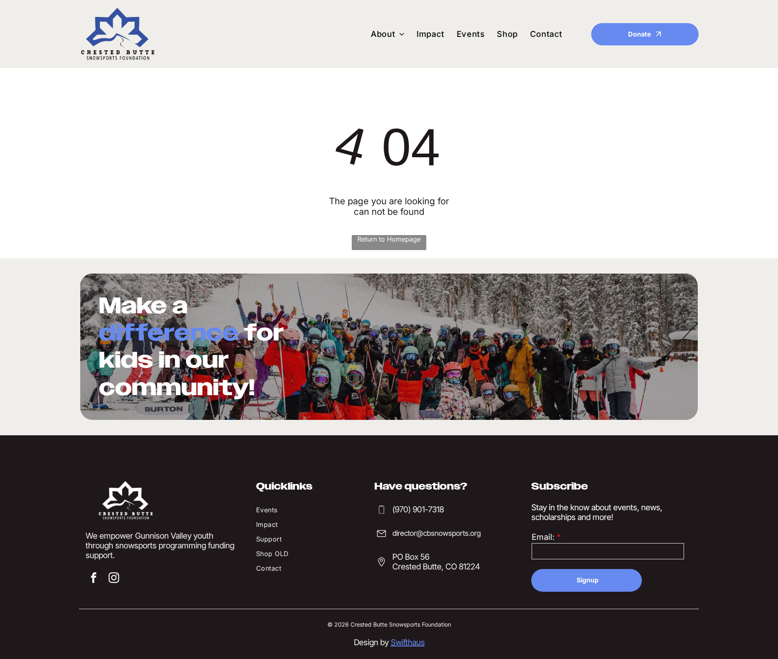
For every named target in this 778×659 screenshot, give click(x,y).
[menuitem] (387, 34)
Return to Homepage (389, 239)
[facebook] (93, 579)
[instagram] (114, 579)
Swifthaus (408, 642)
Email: (543, 537)
